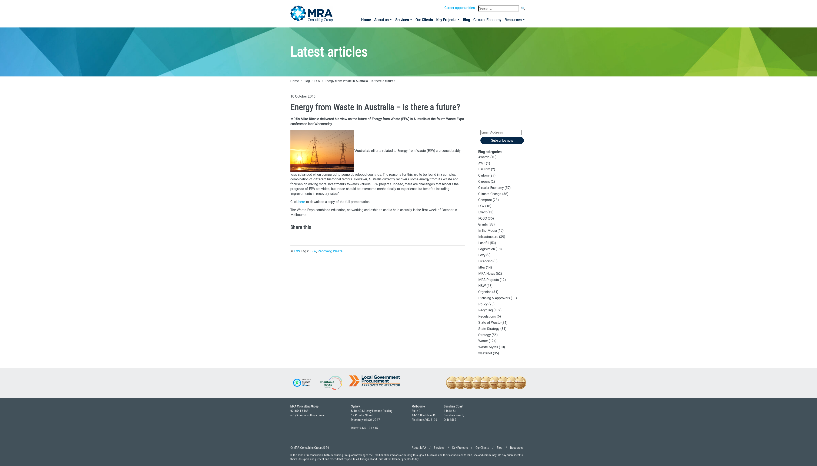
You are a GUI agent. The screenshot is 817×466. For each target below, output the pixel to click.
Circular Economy (487, 19)
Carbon (483, 175)
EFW (313, 251)
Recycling (485, 310)
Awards (484, 157)
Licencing (485, 261)
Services (402, 19)
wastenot (485, 353)
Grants (483, 224)
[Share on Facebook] (320, 237)
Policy (483, 304)
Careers (484, 182)
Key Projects (446, 19)
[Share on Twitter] (307, 237)
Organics (484, 292)
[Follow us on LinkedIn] (510, 419)
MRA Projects (488, 280)
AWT (481, 163)
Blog (466, 19)
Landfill (483, 243)
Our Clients (424, 19)
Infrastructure (488, 237)
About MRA (419, 448)
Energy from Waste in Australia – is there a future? (360, 81)
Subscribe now (502, 140)
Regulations (487, 316)
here (302, 202)
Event (482, 212)
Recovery (324, 251)
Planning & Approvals (494, 298)
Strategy (484, 335)
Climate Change (489, 194)
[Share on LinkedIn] (294, 237)
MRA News (486, 274)
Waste (338, 251)
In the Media (487, 231)
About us (381, 19)
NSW (482, 286)
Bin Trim (484, 169)
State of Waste (489, 323)
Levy (482, 255)
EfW (317, 81)
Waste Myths (488, 347)
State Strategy (489, 329)
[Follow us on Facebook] (522, 419)
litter (481, 267)
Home (366, 19)
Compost (485, 200)
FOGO (482, 218)
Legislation (486, 249)
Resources (513, 19)
